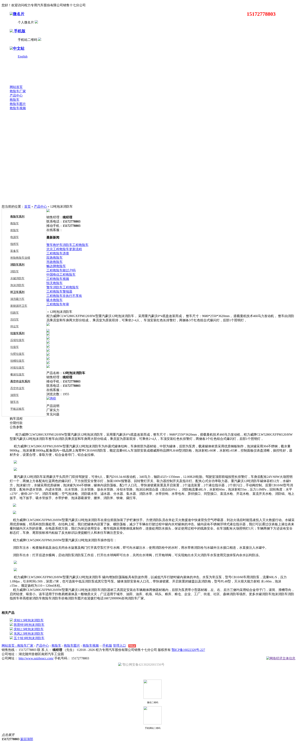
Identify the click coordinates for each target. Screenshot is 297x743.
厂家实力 (52, 410)
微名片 (18, 14)
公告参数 (16, 427)
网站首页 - (9, 645)
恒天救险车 (54, 283)
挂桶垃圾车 (17, 360)
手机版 (19, 31)
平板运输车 (17, 408)
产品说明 (52, 406)
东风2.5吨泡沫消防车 (29, 633)
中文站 (18, 48)
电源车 (14, 237)
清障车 (14, 395)
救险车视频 (18, 108)
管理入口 (119, 645)
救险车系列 (17, 216)
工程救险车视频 (57, 279)
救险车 (14, 99)
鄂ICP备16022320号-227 (188, 650)
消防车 (14, 271)
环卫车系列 (17, 292)
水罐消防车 (17, 278)
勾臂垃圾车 (17, 353)
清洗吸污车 (17, 299)
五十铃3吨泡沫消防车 (29, 638)
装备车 (14, 250)
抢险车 (14, 230)
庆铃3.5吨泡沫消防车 (29, 620)
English (22, 56)
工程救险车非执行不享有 (64, 295)
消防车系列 (17, 264)
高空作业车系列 (20, 381)
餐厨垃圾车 (17, 374)
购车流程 (16, 418)
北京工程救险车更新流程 (64, 249)
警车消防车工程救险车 (62, 287)
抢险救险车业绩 (20, 257)
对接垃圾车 (17, 367)
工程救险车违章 (57, 253)
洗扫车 (14, 319)
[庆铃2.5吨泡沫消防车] (11, 629)
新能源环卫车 (18, 305)
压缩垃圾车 (17, 340)
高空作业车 (17, 388)
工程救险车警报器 (59, 291)
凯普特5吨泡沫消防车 (29, 624)
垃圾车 (14, 347)
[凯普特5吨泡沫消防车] (11, 624)
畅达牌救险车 (56, 266)
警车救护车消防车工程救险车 (67, 245)
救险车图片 (18, 104)
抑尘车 (14, 326)
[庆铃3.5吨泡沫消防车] (11, 620)
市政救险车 (54, 262)
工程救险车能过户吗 (61, 270)
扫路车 (14, 312)
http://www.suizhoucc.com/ (36, 658)
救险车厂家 (18, 91)
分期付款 (16, 423)
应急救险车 (54, 257)
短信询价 (63, 398)
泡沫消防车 (17, 285)
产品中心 (16, 95)
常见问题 (52, 414)
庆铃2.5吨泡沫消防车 (29, 629)
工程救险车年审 (57, 304)
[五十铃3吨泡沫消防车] (11, 638)
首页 (27, 206)
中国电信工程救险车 (61, 274)
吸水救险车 (54, 300)
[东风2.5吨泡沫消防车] (11, 633)
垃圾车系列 (17, 333)
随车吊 (14, 402)
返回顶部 (26, 739)
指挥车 (14, 244)
